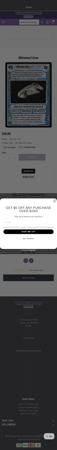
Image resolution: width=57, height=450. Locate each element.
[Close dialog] (54, 201)
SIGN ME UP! (28, 232)
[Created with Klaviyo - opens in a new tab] (28, 250)
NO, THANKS (28, 238)
